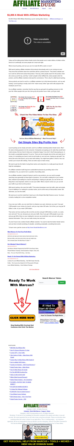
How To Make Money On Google (18, 369)
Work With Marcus (34, 8)
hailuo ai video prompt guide (17, 374)
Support (44, 8)
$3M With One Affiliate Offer (17, 347)
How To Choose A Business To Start (19, 350)
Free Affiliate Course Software (18, 394)
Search (62, 282)
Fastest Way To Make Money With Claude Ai (22, 359)
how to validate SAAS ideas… (18, 362)
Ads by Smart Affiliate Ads (34, 269)
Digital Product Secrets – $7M (18, 399)
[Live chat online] (37, 432)
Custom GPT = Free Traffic (17, 352)
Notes (50, 8)
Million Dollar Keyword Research (18, 377)
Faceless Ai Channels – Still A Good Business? (22, 364)
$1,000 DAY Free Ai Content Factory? (20, 391)
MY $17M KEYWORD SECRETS (19, 386)
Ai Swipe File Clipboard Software (18, 389)
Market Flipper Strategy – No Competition (21, 379)
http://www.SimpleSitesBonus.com (37, 227)
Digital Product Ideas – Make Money (19, 367)
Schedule (24, 8)
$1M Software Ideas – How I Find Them (20, 396)
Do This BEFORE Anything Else (18, 372)
